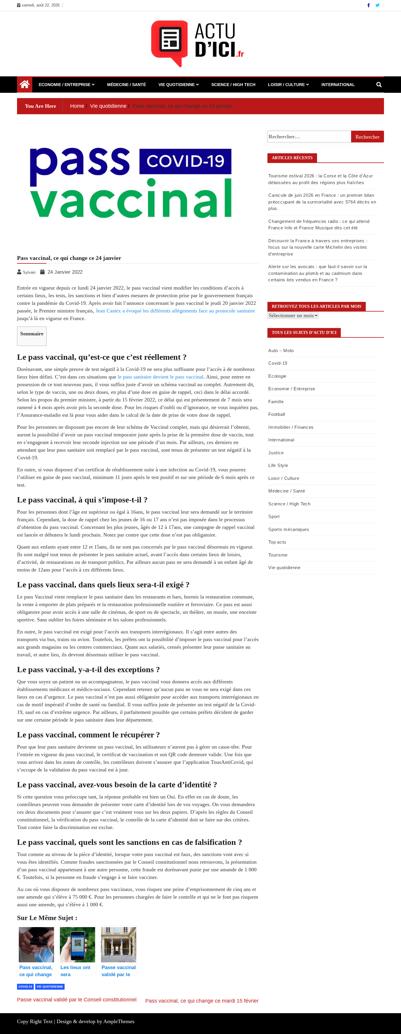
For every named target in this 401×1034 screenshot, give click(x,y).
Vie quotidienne (177, 84)
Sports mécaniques (288, 529)
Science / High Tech (233, 84)
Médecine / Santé (126, 84)
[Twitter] (377, 5)
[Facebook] (369, 5)
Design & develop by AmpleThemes (95, 1021)
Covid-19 (25, 986)
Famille (276, 401)
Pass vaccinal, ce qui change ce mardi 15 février (202, 1001)
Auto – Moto (281, 350)
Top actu (277, 541)
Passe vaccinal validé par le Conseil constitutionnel (77, 1000)
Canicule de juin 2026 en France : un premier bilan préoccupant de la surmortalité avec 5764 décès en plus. (322, 202)
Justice (276, 452)
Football (276, 414)
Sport (274, 516)
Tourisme (278, 554)
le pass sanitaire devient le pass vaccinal (160, 377)
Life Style (278, 465)
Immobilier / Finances (291, 427)
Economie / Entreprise (64, 84)
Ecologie (277, 376)
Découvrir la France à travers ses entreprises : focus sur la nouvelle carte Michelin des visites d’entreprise (317, 247)
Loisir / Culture (286, 84)
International (338, 84)
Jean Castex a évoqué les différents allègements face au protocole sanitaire (175, 311)
